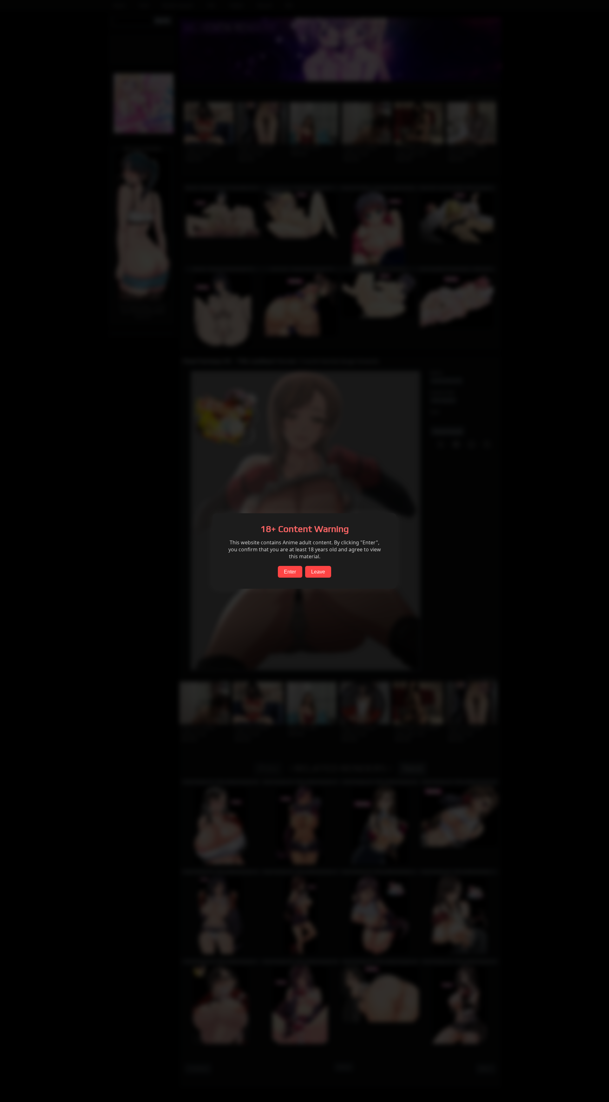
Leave (318, 571)
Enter (290, 571)
